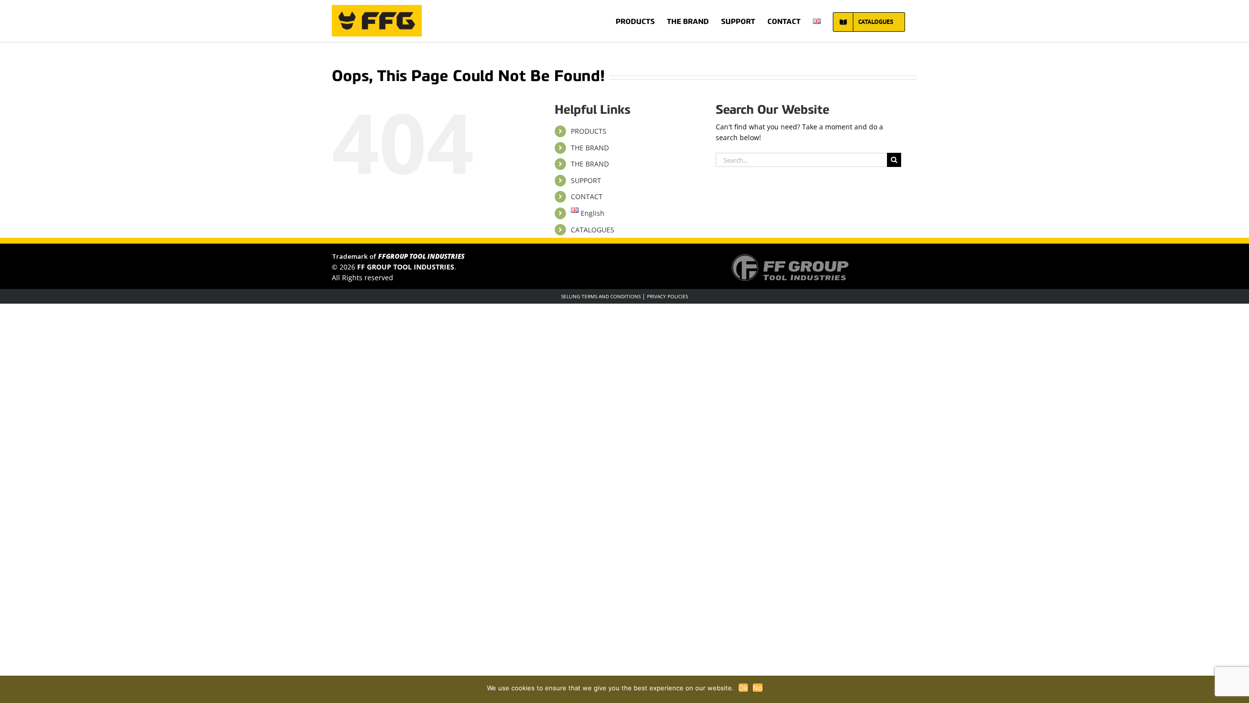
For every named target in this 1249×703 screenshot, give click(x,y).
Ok (743, 687)
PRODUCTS (588, 131)
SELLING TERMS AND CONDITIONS (601, 296)
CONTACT (587, 196)
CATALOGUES (592, 229)
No (758, 687)
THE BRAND (590, 147)
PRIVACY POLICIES (667, 296)
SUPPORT (586, 180)
